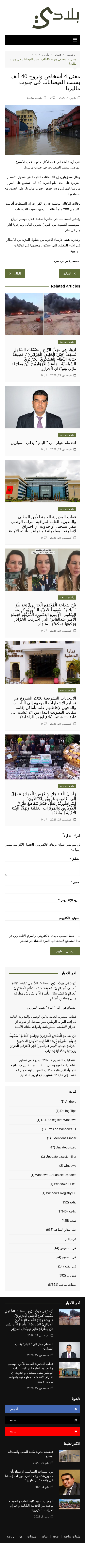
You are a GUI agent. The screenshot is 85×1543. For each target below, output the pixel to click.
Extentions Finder (64, 1138)
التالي (17, 273)
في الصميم (69, 1257)
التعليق (75, 858)
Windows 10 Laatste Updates (55, 1175)
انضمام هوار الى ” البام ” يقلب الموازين (43, 442)
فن (74, 1239)
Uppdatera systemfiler (61, 1156)
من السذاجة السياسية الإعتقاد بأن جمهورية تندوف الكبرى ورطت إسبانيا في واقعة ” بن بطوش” (29, 1476)
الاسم (75, 882)
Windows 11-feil (65, 1184)
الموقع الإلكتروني (69, 917)
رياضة (72, 1211)
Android (70, 1101)
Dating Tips (68, 1111)
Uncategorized (66, 1147)
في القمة (70, 1266)
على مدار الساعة (65, 1229)
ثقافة (73, 1202)
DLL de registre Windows (58, 1120)
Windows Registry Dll (61, 1193)
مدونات (71, 1275)
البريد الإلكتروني (69, 900)
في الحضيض (68, 1248)
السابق (67, 273)
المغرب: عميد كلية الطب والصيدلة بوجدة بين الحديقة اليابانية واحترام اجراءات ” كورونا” (31, 1506)
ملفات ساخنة (34, 97)
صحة (73, 1220)
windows (70, 1165)
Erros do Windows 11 (61, 1129)
